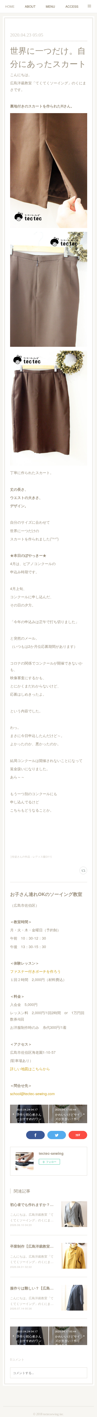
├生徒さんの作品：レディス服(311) (31, 856)
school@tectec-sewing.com (32, 1093)
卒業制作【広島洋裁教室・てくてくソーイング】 (50, 1246)
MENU (50, 6)
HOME (9, 6)
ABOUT (30, 6)
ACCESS (71, 6)
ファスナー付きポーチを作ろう (35, 971)
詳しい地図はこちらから (30, 1068)
